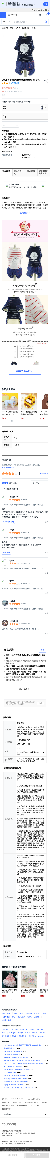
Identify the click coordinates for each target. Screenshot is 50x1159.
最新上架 (13, 483)
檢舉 (40, 703)
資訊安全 (5, 1105)
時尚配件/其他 (6, 1020)
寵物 (11, 28)
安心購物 (44, 1102)
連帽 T (9, 1013)
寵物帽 (14, 1036)
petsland (41, 1036)
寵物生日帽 (5, 1036)
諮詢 (42, 650)
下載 (45, 4)
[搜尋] (46, 21)
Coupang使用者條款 (33, 1098)
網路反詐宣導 (6, 1108)
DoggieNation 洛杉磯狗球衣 (13, 1051)
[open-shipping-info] (24, 101)
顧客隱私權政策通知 (31, 1102)
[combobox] (39, 483)
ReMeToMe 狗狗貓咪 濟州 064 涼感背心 (17, 1057)
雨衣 (44, 1013)
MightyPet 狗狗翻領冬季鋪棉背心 (14, 1085)
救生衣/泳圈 (6, 1017)
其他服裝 (37, 1017)
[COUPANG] (9, 1125)
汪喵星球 (42, 1033)
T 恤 (3, 1013)
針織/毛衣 (37, 1013)
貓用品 (18, 28)
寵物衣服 (40, 1029)
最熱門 (5, 483)
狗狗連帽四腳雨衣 (9, 1048)
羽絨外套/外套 (18, 1013)
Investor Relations (17, 1098)
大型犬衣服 (14, 1029)
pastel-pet (12, 1033)
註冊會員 (39, 10)
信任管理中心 (17, 1102)
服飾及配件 (26, 28)
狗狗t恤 (20, 1033)
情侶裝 (29, 1017)
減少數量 (17, 125)
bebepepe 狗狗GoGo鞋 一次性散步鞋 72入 (18, 1082)
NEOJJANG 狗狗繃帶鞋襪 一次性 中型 (16, 1069)
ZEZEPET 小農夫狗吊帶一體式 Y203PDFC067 (19, 1088)
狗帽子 (32, 1029)
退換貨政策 (5, 1102)
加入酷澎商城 (35, 1105)
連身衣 (34, 28)
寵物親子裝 (23, 1029)
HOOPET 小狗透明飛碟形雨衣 (13, 1066)
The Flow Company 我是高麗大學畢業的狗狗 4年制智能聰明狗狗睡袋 (24, 1045)
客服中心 (46, 10)
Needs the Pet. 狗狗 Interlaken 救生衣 (16, 1076)
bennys (34, 1033)
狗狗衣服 (5, 1029)
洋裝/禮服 (28, 1013)
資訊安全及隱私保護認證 (19, 1105)
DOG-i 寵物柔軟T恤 (10, 1073)
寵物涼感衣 (32, 1036)
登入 (33, 10)
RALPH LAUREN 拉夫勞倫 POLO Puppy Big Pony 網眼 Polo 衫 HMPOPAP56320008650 (23, 1060)
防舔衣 (27, 1033)
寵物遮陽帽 (22, 1036)
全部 (4, 22)
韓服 (13, 1017)
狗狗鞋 (4, 1033)
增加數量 (4, 125)
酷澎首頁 (5, 28)
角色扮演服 (21, 1017)
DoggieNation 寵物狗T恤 (12, 1054)
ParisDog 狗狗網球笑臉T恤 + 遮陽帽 (15, 1079)
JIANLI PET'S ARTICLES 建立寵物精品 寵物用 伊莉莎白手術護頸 (24, 1063)
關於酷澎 (5, 1098)
